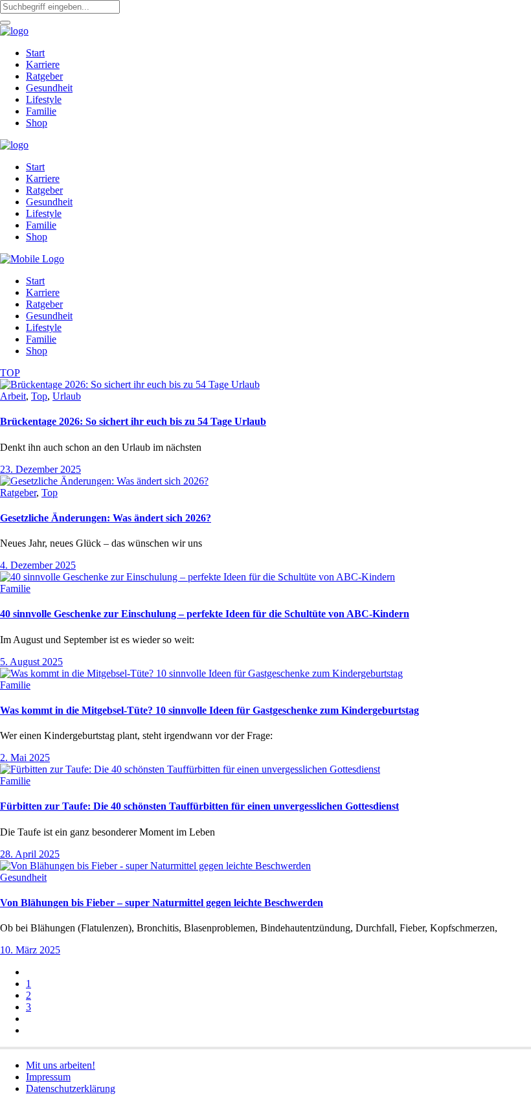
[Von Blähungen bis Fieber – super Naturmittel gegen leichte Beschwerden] (155, 865)
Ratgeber (18, 492)
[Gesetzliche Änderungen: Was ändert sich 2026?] (104, 480)
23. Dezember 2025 (40, 469)
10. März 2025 (30, 949)
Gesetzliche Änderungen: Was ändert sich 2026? (105, 517)
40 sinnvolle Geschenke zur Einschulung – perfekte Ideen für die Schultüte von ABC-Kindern (204, 613)
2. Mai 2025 (25, 757)
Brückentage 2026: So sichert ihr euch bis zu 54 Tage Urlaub (133, 421)
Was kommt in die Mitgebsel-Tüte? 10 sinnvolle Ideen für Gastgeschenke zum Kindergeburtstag (209, 710)
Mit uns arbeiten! (60, 1065)
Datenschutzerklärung (70, 1088)
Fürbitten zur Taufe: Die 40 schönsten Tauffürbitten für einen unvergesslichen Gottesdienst (199, 806)
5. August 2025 (31, 661)
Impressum (48, 1076)
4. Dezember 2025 (38, 565)
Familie (15, 588)
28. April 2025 (30, 854)
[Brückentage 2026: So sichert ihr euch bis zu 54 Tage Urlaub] (130, 384)
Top (39, 396)
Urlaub (66, 396)
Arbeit (13, 396)
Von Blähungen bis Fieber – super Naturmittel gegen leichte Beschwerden (161, 902)
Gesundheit (23, 877)
